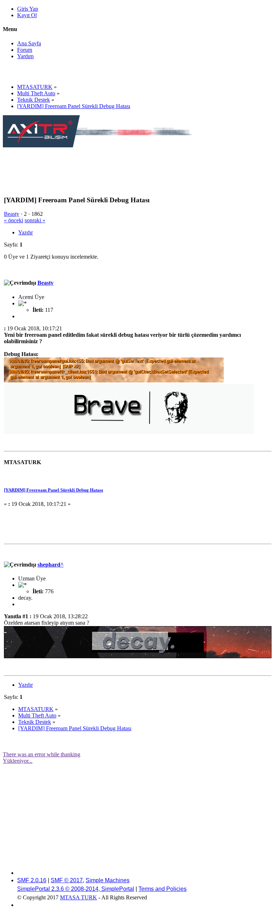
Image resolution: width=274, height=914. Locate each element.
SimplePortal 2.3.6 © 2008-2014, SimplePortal (75, 889)
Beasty (11, 214)
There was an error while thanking (41, 754)
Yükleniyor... (17, 761)
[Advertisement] (133, 165)
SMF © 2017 (67, 880)
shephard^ (50, 565)
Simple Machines (108, 880)
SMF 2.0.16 (31, 880)
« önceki (13, 220)
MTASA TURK (78, 897)
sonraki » (35, 220)
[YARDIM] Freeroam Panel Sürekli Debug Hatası (53, 490)
